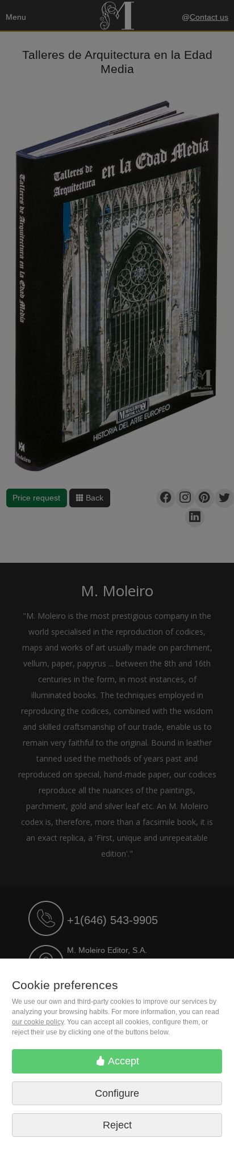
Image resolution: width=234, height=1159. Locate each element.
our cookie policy (38, 1022)
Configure (117, 1093)
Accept (122, 1061)
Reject (117, 1125)
